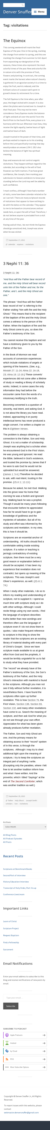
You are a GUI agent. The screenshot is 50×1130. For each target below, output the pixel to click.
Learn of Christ (10, 921)
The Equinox (14, 40)
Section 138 (22, 704)
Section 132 (9, 708)
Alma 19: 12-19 (15, 374)
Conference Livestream (13, 894)
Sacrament (8, 949)
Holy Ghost (19, 800)
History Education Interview (16, 881)
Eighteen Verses (19, 428)
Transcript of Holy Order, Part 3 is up (19, 888)
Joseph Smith (31, 800)
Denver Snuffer (17, 12)
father (10, 800)
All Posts (7, 842)
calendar (11, 244)
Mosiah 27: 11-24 (12, 370)
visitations (29, 244)
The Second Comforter (23, 781)
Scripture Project (11, 928)
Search (23, 5)
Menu (41, 11)
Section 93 (36, 704)
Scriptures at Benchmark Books (17, 869)
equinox (20, 244)
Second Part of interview (14, 875)
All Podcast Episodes (12, 838)
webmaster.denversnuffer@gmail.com (21, 1112)
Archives (7, 822)
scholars (9, 803)
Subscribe (10, 1006)
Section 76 (33, 700)
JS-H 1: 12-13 (21, 482)
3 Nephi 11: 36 (16, 263)
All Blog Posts (9, 835)
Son (16, 803)
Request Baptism (11, 935)
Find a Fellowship (11, 942)
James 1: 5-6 (11, 474)
